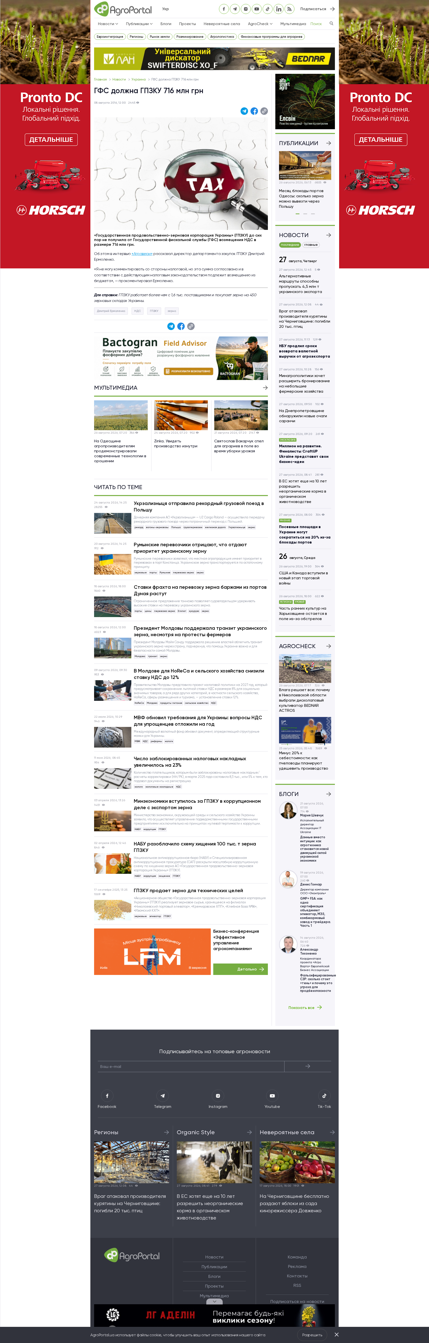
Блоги (166, 23)
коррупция (149, 829)
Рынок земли (160, 37)
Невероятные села (222, 23)
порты (153, 572)
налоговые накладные (159, 786)
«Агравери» (142, 253)
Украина (139, 79)
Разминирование (190, 37)
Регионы (136, 37)
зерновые (141, 572)
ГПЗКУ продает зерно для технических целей (188, 890)
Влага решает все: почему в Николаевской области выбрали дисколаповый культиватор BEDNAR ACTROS (304, 700)
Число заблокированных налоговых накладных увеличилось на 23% (190, 761)
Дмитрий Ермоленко (111, 311)
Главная (100, 79)
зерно (172, 311)
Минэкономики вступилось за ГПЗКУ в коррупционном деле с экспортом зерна (197, 804)
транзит (152, 656)
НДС (137, 311)
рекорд (139, 527)
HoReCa (139, 703)
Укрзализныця (236, 527)
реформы (156, 741)
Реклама (297, 1266)
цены (148, 611)
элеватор (155, 916)
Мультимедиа (293, 23)
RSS (297, 1285)
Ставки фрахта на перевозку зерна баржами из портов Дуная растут (200, 590)
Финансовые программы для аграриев (271, 37)
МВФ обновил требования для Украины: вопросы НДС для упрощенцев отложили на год (198, 720)
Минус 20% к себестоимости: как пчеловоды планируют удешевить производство (303, 761)
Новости (119, 79)
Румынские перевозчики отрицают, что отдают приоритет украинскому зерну (190, 548)
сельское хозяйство (196, 703)
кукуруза (194, 611)
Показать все (301, 1007)
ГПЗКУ (154, 311)
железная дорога (215, 527)
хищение (164, 876)
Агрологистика (222, 37)
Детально (247, 969)
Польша (176, 527)
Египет (182, 611)
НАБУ (138, 829)
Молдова (140, 656)
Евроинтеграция (110, 37)
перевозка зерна (183, 572)
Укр (165, 8)
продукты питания (171, 703)
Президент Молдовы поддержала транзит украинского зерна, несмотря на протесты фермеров (200, 631)
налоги (169, 741)
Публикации (214, 1266)
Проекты (187, 23)
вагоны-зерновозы (157, 527)
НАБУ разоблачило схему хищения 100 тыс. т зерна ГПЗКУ (195, 847)
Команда (297, 1257)
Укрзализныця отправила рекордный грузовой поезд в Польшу (199, 506)
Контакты (297, 1276)
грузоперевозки (192, 527)
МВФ (137, 741)
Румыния (165, 572)
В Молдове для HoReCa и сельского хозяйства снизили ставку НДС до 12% (199, 674)
